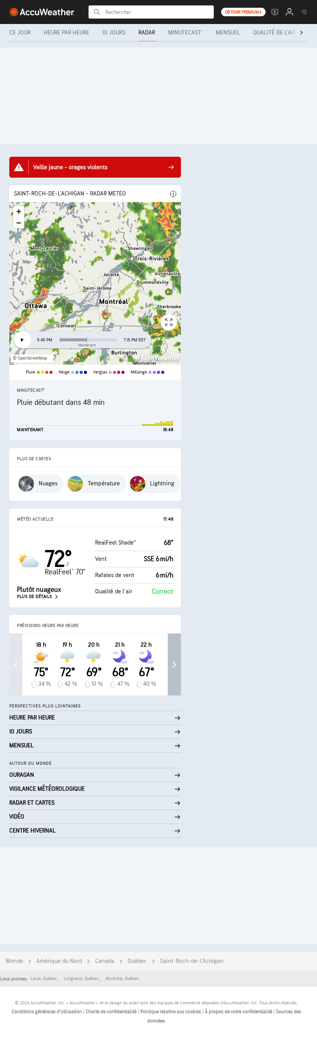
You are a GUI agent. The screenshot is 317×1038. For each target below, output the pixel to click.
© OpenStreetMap (30, 358)
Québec (137, 961)
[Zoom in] (18, 211)
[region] (95, 283)
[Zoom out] (18, 222)
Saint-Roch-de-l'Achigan (191, 961)
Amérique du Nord (59, 961)
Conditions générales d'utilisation (47, 1012)
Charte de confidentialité (112, 1012)
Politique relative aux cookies (171, 1012)
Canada (104, 961)
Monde (14, 961)
